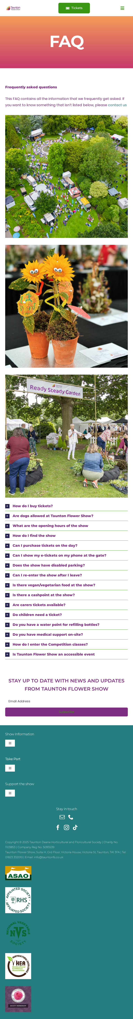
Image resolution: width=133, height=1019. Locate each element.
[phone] (70, 817)
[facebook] (57, 827)
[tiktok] (75, 827)
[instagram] (66, 827)
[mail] (62, 817)
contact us (117, 105)
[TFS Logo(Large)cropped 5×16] (13, 6)
